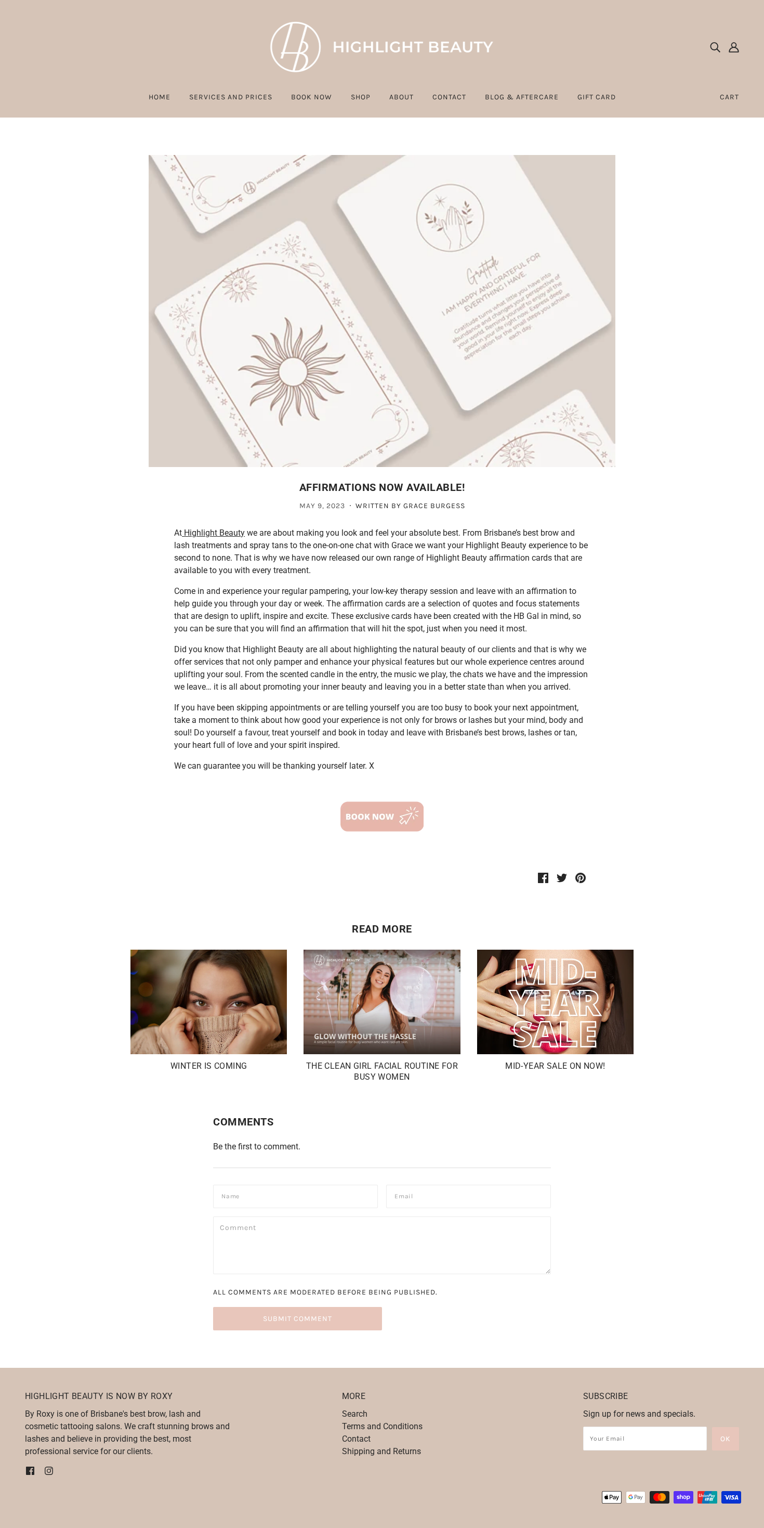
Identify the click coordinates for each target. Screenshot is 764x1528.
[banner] (382, 46)
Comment (240, 1227)
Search (354, 1414)
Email (405, 1195)
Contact (356, 1439)
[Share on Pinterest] (580, 877)
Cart (729, 97)
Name (232, 1195)
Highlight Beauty (213, 533)
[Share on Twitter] (561, 877)
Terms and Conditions (382, 1426)
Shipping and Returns (381, 1451)
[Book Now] (382, 816)
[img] (715, 46)
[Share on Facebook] (543, 877)
